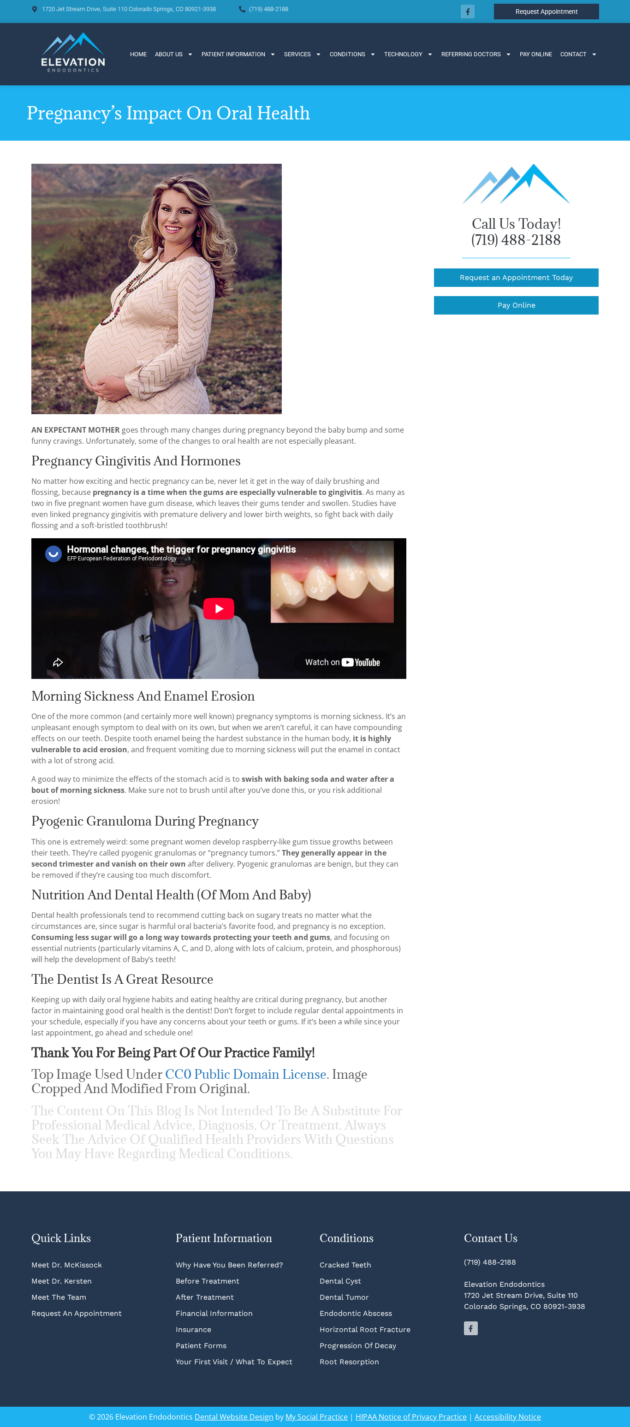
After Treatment (205, 1297)
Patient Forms (201, 1345)
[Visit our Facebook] (468, 11)
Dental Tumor (344, 1297)
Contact (573, 54)
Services (297, 54)
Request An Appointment (76, 1313)
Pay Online (536, 54)
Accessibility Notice (508, 1417)
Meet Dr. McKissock (66, 1265)
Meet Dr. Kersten (61, 1281)
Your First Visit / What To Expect (234, 1361)
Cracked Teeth (345, 1265)
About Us (169, 54)
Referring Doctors (471, 54)
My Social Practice (316, 1417)
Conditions (347, 54)
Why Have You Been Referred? (229, 1265)
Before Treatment (207, 1281)
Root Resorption (350, 1361)
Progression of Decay (358, 1345)
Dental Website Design (234, 1417)
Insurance (193, 1329)
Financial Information (214, 1313)
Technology (403, 54)
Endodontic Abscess (356, 1313)
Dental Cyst (340, 1281)
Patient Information (233, 54)
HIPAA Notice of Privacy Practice (411, 1417)
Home (138, 54)
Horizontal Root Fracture (365, 1329)
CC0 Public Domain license (246, 1074)
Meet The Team (58, 1297)
